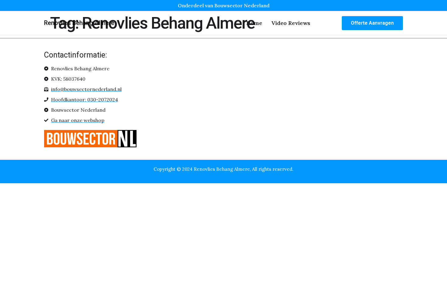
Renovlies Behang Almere (79, 22)
